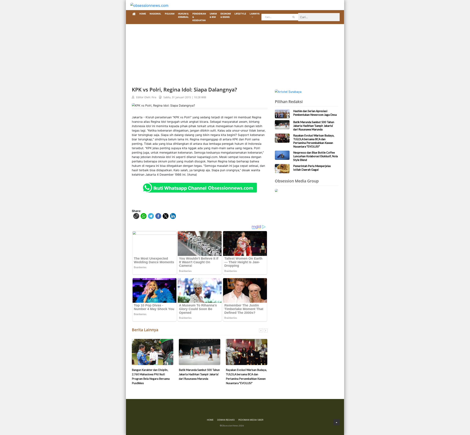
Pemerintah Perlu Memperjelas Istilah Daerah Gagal (312, 167)
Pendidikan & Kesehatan (199, 17)
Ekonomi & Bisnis (225, 15)
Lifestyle (240, 13)
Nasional (155, 13)
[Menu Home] (134, 14)
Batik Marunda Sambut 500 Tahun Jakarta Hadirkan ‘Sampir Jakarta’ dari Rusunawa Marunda (199, 374)
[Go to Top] (336, 422)
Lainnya (255, 13)
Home (142, 13)
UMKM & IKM (213, 15)
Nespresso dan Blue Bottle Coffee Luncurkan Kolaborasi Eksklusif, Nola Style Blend (315, 156)
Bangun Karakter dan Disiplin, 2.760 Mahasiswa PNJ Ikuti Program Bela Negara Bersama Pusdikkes (151, 376)
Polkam (169, 13)
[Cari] (293, 17)
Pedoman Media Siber (250, 419)
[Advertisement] (235, 51)
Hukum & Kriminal (183, 15)
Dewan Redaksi (226, 419)
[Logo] (149, 5)
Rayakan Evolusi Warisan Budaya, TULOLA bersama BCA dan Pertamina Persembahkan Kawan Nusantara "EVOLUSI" (246, 376)
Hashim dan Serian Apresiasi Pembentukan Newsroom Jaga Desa (315, 112)
